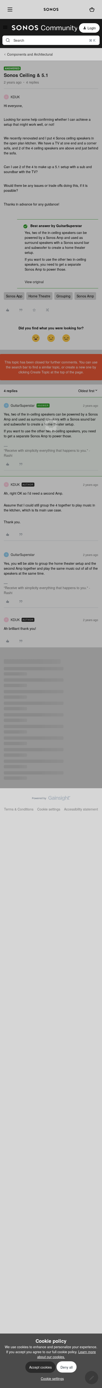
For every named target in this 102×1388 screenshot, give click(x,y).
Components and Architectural (30, 54)
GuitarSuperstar (23, 405)
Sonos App (14, 296)
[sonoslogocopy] (51, 9)
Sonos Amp (85, 296)
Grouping (63, 296)
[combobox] (51, 40)
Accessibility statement (81, 809)
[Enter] (7, 40)
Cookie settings (48, 809)
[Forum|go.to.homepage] (41, 28)
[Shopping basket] (92, 9)
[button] (5, 28)
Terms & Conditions (18, 809)
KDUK (15, 96)
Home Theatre (39, 296)
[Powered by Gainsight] (51, 799)
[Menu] (9, 9)
